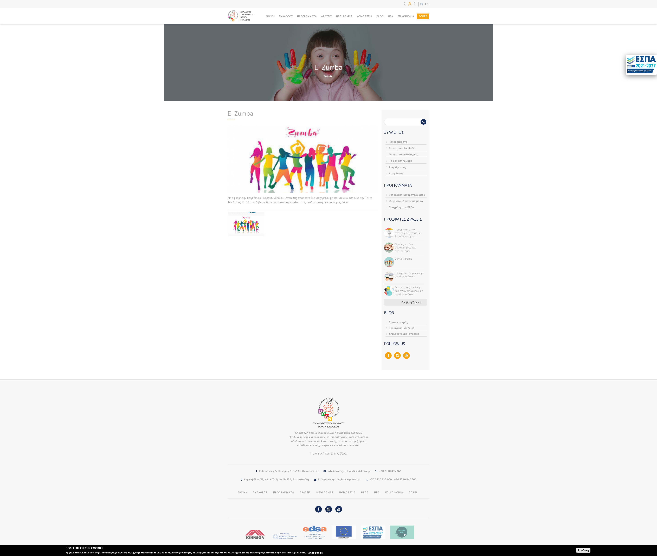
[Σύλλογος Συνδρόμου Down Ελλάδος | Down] (241, 19)
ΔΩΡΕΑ (422, 16)
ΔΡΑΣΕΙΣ (326, 16)
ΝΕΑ (390, 16)
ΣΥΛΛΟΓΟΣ (286, 16)
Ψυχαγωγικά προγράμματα (406, 201)
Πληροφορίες (315, 552)
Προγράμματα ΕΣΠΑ (401, 207)
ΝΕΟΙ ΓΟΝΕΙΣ (344, 16)
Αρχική (328, 76)
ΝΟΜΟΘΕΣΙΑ (364, 16)
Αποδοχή (583, 550)
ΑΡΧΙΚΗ (270, 16)
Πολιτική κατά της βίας (328, 453)
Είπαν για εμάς (398, 322)
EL (421, 4)
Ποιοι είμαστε (398, 142)
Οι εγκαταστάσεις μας (403, 154)
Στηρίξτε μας (397, 167)
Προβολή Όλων (410, 302)
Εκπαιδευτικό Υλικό (402, 328)
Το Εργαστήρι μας (400, 161)
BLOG (380, 16)
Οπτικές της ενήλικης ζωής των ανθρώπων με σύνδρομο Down (409, 291)
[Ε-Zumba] (246, 224)
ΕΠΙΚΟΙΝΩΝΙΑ (405, 16)
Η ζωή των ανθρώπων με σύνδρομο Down (409, 274)
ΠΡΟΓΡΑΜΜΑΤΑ (307, 16)
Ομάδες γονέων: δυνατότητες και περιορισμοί (405, 247)
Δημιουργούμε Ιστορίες (404, 334)
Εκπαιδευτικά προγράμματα (407, 195)
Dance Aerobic (403, 258)
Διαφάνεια (396, 173)
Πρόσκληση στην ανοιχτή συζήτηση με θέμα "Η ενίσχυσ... (408, 233)
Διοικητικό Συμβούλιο (403, 148)
